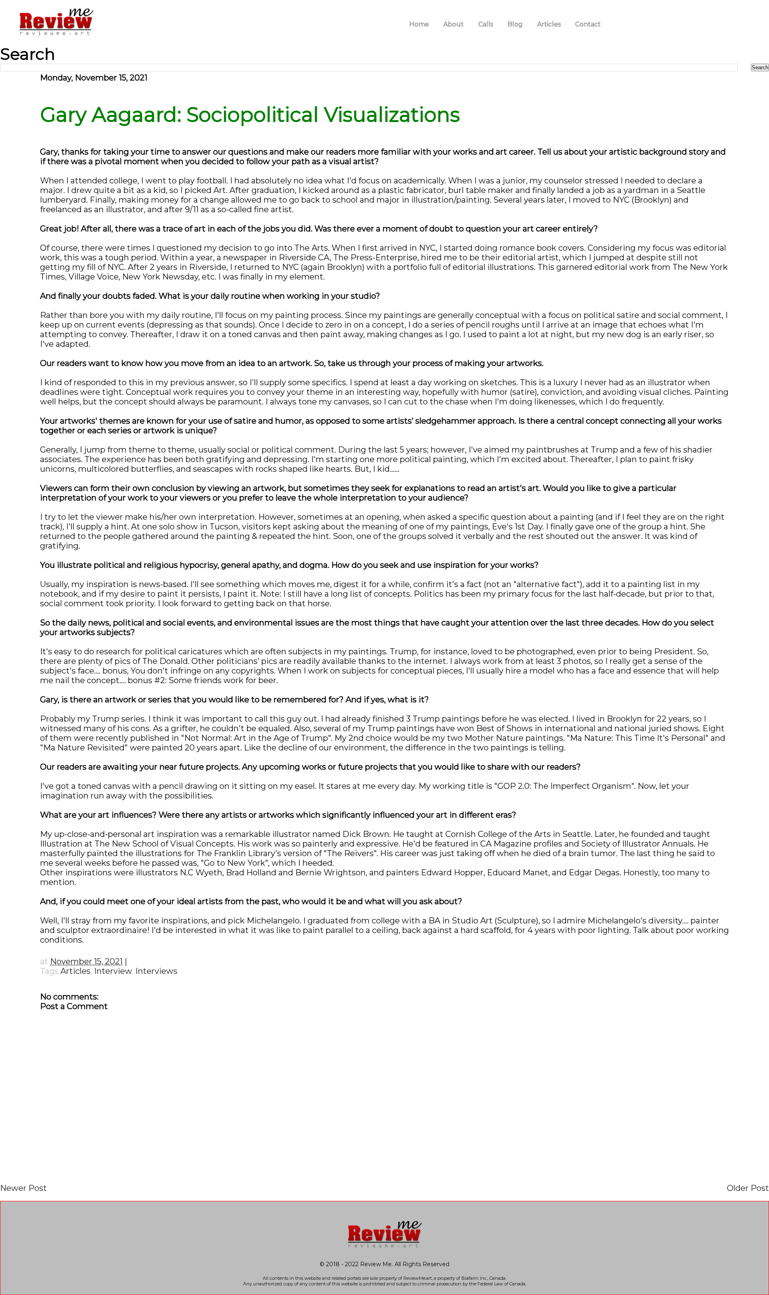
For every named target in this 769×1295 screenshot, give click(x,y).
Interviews (156, 971)
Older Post (748, 1188)
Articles (75, 971)
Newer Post (23, 1188)
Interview (113, 971)
